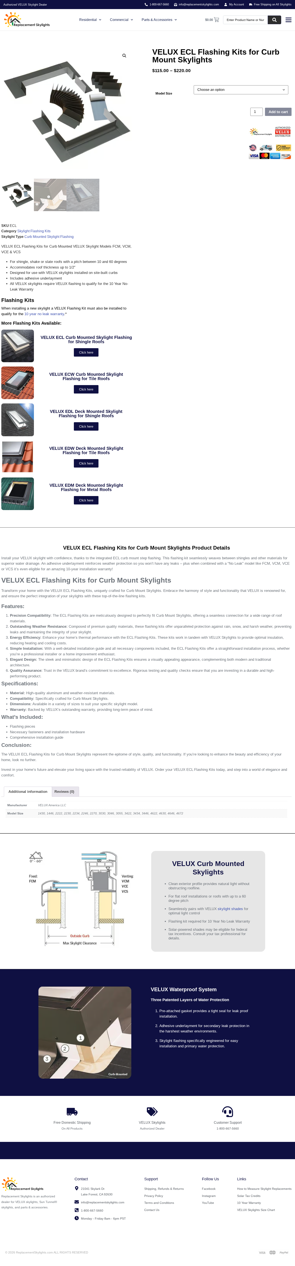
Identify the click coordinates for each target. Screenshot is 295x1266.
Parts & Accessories (157, 20)
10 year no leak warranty (44, 314)
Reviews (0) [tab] (64, 792)
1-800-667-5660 (228, 1128)
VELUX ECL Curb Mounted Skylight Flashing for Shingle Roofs (86, 339)
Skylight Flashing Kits (34, 231)
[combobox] (245, 20)
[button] (124, 56)
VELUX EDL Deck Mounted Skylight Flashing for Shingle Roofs (86, 413)
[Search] (274, 20)
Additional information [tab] (27, 792)
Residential (88, 20)
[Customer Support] (227, 1111)
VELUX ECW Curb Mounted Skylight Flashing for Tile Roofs (86, 376)
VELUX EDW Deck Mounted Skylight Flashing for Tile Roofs (86, 450)
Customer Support (228, 1122)
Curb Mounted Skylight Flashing (49, 237)
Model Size (163, 93)
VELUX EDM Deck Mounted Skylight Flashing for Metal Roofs (86, 487)
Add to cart (278, 112)
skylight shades (230, 909)
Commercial (119, 20)
